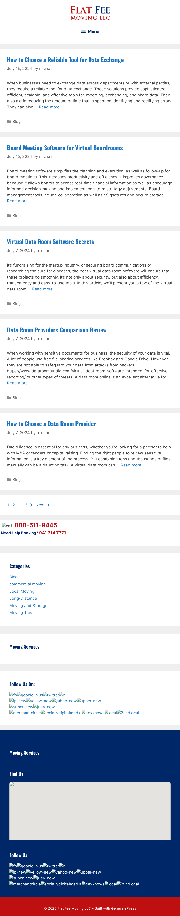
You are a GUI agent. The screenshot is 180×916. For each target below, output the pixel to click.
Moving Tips (20, 612)
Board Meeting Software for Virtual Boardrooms (65, 147)
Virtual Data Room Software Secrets (50, 241)
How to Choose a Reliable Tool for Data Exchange (65, 59)
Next (42, 505)
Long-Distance (23, 598)
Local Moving (21, 591)
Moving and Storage (28, 605)
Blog (16, 121)
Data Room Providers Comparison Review (57, 329)
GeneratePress (123, 908)
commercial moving (27, 584)
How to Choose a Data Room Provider (51, 423)
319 (29, 505)
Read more (49, 107)
